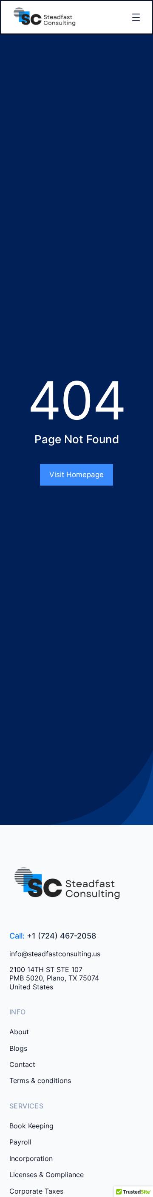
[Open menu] (136, 17)
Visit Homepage (76, 474)
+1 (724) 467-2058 (61, 935)
